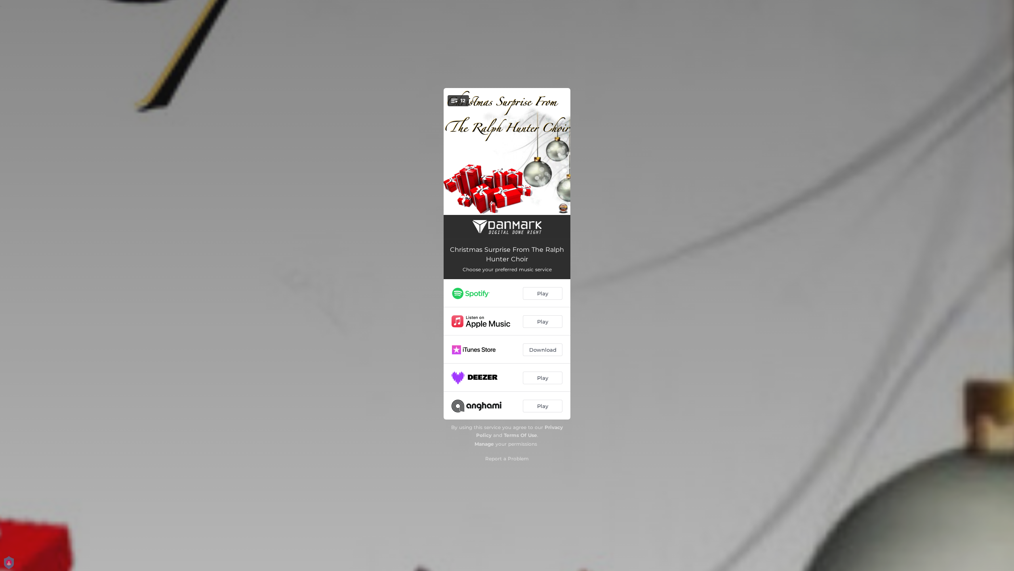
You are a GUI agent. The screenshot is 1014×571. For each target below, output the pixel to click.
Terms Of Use (520, 435)
